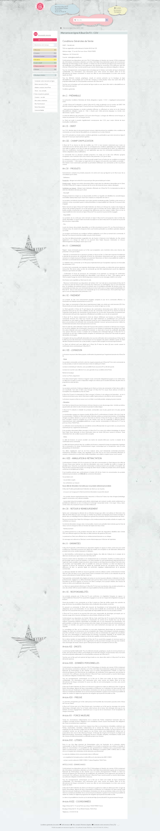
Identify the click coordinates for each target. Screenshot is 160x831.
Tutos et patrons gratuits (42, 94)
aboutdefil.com (59, 827)
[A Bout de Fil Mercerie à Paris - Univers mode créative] (40, 10)
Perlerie (45, 69)
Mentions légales (86, 824)
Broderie (45, 59)
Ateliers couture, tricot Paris (43, 87)
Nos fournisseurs (40, 104)
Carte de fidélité (39, 110)
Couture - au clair (40, 97)
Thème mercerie (45, 66)
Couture (45, 53)
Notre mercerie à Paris (41, 84)
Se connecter (117, 10)
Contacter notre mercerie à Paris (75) (105, 824)
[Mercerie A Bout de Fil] (61, 28)
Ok (107, 20)
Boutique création (45, 75)
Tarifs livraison (65, 824)
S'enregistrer (117, 12)
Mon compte (76, 824)
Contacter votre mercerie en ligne (44, 81)
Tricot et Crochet (45, 56)
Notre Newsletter (40, 107)
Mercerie (45, 50)
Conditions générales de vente (49, 824)
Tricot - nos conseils (40, 91)
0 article (118, 8)
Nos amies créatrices (41, 100)
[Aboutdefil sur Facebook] (118, 824)
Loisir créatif (45, 63)
